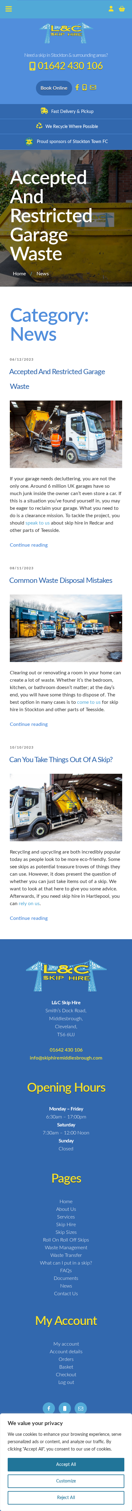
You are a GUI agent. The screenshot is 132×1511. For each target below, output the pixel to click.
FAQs (66, 1270)
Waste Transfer (66, 1255)
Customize (66, 1481)
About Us (66, 1209)
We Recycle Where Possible (71, 127)
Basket (66, 1367)
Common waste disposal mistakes (60, 580)
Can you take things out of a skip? (61, 760)
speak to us (37, 523)
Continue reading (29, 545)
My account (66, 1344)
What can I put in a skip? (66, 1263)
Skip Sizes (66, 1232)
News (66, 1286)
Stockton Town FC (90, 142)
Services (66, 1217)
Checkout (66, 1374)
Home (19, 273)
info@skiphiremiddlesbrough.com (66, 1058)
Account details (66, 1351)
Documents (66, 1278)
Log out (66, 1382)
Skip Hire (66, 1224)
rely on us (29, 903)
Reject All (66, 1498)
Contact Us (66, 1293)
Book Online (54, 88)
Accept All (66, 1465)
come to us (89, 702)
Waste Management (66, 1247)
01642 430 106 (70, 66)
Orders (66, 1359)
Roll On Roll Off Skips (66, 1240)
